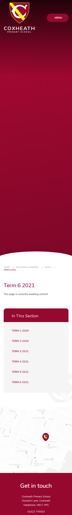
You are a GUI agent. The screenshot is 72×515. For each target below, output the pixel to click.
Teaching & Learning (27, 267)
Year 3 (48, 267)
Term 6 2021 (10, 270)
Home (7, 267)
